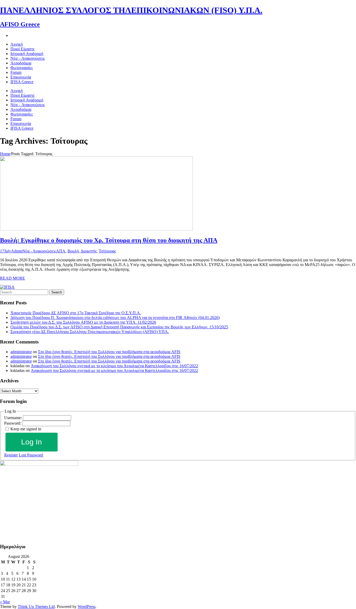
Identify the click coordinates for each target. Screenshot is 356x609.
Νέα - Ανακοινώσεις (39, 251)
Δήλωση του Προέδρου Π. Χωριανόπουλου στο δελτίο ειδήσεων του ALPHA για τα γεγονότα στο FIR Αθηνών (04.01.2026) (115, 317)
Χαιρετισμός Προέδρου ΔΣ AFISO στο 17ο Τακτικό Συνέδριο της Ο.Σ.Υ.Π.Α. (75, 313)
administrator (21, 351)
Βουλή (73, 251)
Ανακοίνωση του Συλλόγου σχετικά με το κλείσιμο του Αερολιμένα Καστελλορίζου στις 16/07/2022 (114, 366)
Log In (31, 442)
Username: (13, 417)
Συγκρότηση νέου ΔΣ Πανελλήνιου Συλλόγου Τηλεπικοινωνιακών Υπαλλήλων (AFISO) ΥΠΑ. (89, 331)
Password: (13, 423)
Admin (16, 251)
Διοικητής (89, 251)
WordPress (86, 606)
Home (5, 154)
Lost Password (31, 455)
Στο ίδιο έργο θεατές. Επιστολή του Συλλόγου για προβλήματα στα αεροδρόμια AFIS (109, 351)
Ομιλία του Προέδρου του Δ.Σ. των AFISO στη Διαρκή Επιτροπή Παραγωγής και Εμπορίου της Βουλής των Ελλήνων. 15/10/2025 (119, 327)
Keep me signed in (25, 429)
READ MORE (12, 278)
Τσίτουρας (107, 251)
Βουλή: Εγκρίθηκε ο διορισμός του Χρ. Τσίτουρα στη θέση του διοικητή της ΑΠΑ (108, 240)
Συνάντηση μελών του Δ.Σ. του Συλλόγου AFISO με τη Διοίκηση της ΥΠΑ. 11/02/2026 (83, 322)
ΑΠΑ (60, 251)
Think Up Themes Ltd (36, 606)
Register (11, 455)
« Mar (5, 602)
